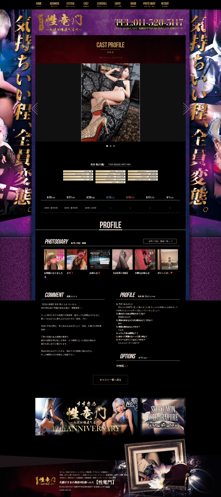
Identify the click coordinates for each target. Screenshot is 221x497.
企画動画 (79, 478)
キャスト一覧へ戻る (110, 379)
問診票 (88, 472)
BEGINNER (54, 4)
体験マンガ (97, 478)
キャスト (107, 58)
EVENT (117, 4)
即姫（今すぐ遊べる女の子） (70, 475)
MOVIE (133, 4)
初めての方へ (71, 472)
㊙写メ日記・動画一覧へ (159, 241)
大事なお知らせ (142, 273)
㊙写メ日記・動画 (120, 475)
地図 (107, 487)
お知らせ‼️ (94, 273)
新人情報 (112, 478)
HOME (38, 4)
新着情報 (109, 475)
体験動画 (87, 478)
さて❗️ (70, 273)
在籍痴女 (104, 472)
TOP (101, 58)
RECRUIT (165, 4)
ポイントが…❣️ (165, 273)
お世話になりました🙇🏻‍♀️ (53, 275)
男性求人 (71, 478)
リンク (105, 478)
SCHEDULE (102, 4)
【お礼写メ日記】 (120, 273)
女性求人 (63, 478)
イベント (101, 475)
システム (81, 472)
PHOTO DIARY (149, 4)
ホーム (62, 472)
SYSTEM (70, 4)
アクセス (96, 472)
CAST (86, 4)
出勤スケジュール (89, 475)
